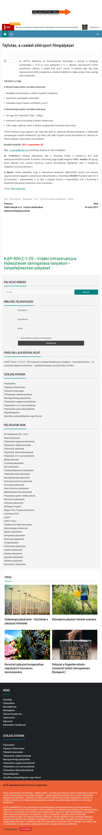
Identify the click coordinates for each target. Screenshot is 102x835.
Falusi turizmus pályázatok (16, 488)
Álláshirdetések (11, 459)
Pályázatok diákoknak (14, 448)
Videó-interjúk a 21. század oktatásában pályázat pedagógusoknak (23, 207)
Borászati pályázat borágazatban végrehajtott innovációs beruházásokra (24, 668)
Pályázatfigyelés (12, 412)
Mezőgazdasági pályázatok (17, 477)
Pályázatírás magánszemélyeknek (20, 401)
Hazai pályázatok (12, 438)
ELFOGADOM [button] (25, 829)
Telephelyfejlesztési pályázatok (19, 470)
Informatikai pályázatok (15, 546)
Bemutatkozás (9, 707)
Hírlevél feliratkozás (12, 714)
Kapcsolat (7, 721)
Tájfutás (71, 199)
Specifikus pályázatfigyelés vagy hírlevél (23, 416)
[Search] (97, 34)
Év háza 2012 (91, 205)
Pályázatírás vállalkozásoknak (18, 394)
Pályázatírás (10, 383)
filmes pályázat (15, 199)
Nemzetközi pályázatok (15, 564)
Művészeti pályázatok (14, 499)
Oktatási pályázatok (13, 561)
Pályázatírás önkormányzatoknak (19, 409)
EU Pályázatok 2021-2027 (16, 434)
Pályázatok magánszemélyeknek (53, 199)
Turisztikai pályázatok (14, 485)
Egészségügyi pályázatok (16, 528)
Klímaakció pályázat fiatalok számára (74, 619)
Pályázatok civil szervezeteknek (19, 456)
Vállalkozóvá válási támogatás (18, 524)
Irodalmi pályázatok (13, 550)
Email (20, 328)
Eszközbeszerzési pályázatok (18, 481)
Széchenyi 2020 (11, 513)
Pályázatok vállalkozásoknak (17, 445)
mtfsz (36, 199)
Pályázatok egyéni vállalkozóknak (19, 496)
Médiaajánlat (9, 710)
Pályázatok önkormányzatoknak (18, 452)
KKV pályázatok (11, 467)
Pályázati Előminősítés (14, 387)
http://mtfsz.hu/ (18, 188)
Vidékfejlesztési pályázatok (17, 474)
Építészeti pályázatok (14, 539)
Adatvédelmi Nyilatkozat (14, 725)
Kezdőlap (7, 699)
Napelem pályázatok (13, 557)
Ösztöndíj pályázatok (14, 463)
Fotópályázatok (11, 542)
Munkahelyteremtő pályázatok (18, 492)
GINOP (7, 517)
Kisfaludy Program (12, 506)
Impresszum (9, 717)
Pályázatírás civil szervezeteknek (19, 405)
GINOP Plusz (10, 521)
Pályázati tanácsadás (14, 391)
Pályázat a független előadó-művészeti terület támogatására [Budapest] (71, 668)
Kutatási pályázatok (13, 553)
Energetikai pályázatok (14, 535)
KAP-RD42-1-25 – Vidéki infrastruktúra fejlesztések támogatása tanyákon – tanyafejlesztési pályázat (40, 263)
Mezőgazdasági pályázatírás (17, 398)
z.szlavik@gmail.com (19, 150)
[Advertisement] (51, 234)
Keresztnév (22, 310)
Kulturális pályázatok (13, 503)
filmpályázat (27, 199)
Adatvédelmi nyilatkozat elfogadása (36, 338)
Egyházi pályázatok (13, 532)
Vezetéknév (23, 319)
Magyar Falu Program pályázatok (19, 510)
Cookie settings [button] (11, 829)
